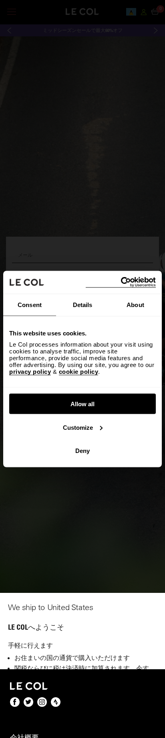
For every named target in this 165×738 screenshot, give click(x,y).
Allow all (82, 404)
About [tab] (135, 304)
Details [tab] (83, 304)
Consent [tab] (30, 304)
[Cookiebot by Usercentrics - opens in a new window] (121, 282)
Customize (78, 427)
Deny (82, 450)
